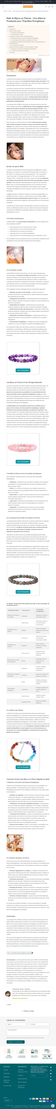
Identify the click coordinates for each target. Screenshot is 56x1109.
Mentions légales (34, 1107)
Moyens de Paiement (7, 1081)
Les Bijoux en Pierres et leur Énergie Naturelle (21, 36)
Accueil (5, 11)
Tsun (48, 55)
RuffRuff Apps (43, 55)
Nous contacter (22, 1082)
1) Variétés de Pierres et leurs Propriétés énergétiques (24, 38)
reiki (9, 194)
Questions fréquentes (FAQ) (22, 1071)
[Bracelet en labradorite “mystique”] (24, 597)
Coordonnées (26, 1107)
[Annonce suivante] (53, 2)
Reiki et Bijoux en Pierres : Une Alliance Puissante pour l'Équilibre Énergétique (30, 11)
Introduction (12, 29)
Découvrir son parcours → (20, 998)
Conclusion (12, 52)
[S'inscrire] (46, 1075)
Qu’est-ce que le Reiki (15, 30)
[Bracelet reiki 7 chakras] (24, 772)
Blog (10, 11)
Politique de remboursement (21, 1105)
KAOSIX (11, 1105)
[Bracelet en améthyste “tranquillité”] (24, 375)
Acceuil (6, 1070)
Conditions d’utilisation (47, 1105)
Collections (7, 1073)
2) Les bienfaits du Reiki (16, 34)
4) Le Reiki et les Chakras (17, 45)
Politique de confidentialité (37, 1071)
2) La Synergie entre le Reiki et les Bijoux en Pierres (24, 40)
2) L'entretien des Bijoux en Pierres (19, 50)
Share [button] (9, 1004)
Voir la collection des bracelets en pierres (19, 953)
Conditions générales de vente (45, 1107)
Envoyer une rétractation (21, 1086)
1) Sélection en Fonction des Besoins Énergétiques (23, 48)
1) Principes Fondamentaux (17, 32)
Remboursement (22, 1078)
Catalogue (6, 1077)
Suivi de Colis (7, 1085)
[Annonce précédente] (2, 2)
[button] (3, 6)
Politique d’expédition (17, 1107)
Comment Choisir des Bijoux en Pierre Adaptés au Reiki (23, 47)
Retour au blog (29, 1011)
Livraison (20, 1075)
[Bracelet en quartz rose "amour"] (24, 467)
